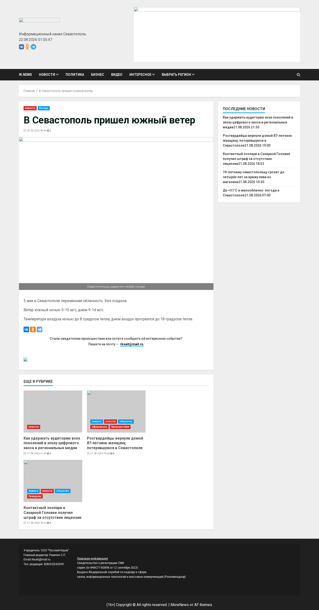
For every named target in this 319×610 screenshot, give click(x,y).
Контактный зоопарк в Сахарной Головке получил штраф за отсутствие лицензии (53, 481)
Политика (75, 74)
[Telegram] (39, 329)
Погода (44, 108)
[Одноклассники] (33, 329)
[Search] (298, 74)
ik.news (25, 74)
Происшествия (120, 427)
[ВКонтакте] (26, 329)
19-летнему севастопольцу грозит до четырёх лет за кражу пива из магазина (253, 177)
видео (116, 74)
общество (126, 421)
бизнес (97, 74)
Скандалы (34, 496)
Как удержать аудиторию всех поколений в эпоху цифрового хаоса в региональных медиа (53, 411)
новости (47, 74)
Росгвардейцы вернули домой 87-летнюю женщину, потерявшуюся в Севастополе (116, 411)
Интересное (140, 74)
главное (97, 421)
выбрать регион (176, 74)
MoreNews (179, 605)
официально (99, 427)
